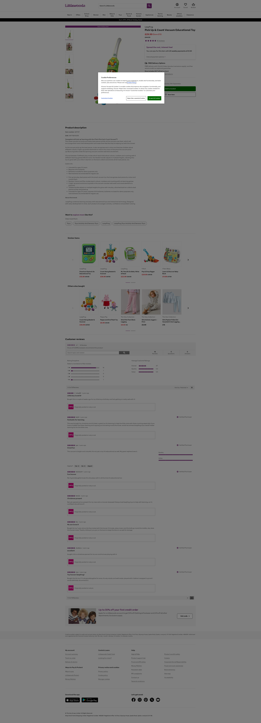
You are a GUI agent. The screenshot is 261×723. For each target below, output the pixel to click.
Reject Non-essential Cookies (136, 98)
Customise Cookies (107, 98)
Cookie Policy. (131, 83)
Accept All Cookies (154, 98)
